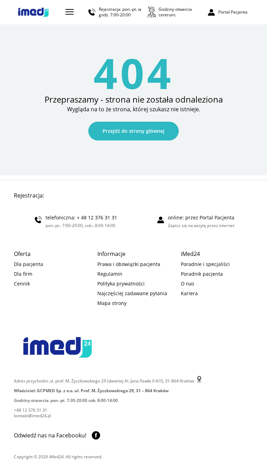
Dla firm (23, 274)
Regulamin (109, 274)
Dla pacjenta (28, 264)
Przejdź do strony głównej (133, 131)
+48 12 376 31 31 (30, 410)
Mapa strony (112, 303)
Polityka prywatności (121, 283)
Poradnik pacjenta (202, 274)
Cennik (22, 283)
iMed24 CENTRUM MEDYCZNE (33, 12)
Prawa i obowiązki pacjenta (128, 264)
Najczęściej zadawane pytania (132, 293)
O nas (187, 283)
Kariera (189, 293)
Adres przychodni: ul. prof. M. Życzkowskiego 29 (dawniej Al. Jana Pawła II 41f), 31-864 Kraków (104, 381)
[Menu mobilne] (69, 11)
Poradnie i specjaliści (205, 264)
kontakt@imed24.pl (32, 416)
